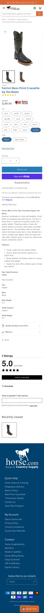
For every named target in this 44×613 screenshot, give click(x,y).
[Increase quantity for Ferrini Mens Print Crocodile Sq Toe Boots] (16, 161)
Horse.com (18, 601)
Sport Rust (19, 139)
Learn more (33, 406)
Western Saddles (13, 551)
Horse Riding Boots (14, 555)
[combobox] (22, 13)
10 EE (16, 113)
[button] (22, 326)
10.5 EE (7, 119)
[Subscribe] (34, 582)
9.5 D (25, 130)
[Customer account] (34, 8)
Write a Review (22, 377)
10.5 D (27, 113)
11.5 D (28, 119)
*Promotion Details (14, 498)
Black (6, 139)
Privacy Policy (11, 523)
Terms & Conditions (14, 526)
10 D (6, 113)
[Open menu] (4, 8)
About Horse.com (13, 519)
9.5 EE (35, 130)
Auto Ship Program (14, 505)
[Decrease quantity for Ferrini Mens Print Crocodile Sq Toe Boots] (4, 161)
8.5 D (35, 124)
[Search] (39, 13)
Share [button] (7, 340)
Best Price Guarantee (15, 494)
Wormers (9, 548)
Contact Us (10, 502)
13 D (16, 124)
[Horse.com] (13, 8)
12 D (6, 124)
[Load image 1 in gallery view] (8, 77)
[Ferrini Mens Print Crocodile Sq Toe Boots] (9, 430)
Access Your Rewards (15, 530)
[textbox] (22, 400)
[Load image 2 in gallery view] (22, 77)
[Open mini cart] (40, 8)
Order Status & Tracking (16, 482)
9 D (5, 130)
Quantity (5, 156)
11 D (18, 119)
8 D (25, 124)
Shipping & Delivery (14, 486)
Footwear (11, 19)
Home (4, 19)
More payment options (22, 182)
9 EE (15, 130)
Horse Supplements (14, 544)
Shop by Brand (12, 559)
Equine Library (12, 567)
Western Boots (22, 19)
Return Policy (11, 490)
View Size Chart (8, 148)
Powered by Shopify (28, 601)
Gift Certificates (12, 563)
